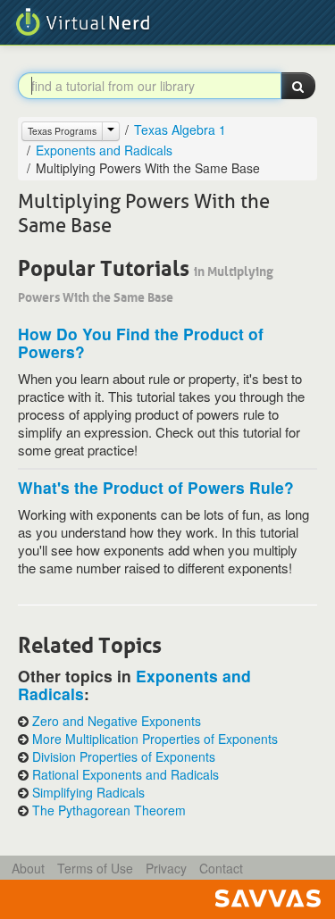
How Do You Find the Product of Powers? (141, 342)
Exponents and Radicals (104, 150)
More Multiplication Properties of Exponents (155, 739)
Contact (221, 868)
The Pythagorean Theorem (109, 810)
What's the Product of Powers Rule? (156, 487)
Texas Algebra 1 (180, 129)
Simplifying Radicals (88, 792)
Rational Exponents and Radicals (125, 774)
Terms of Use (95, 868)
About (28, 868)
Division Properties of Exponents (123, 757)
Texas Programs (62, 131)
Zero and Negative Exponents (116, 721)
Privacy (166, 868)
